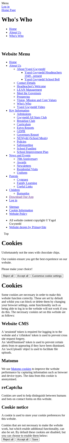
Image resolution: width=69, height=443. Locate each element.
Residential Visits (27, 169)
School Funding (26, 148)
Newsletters (24, 165)
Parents (13, 176)
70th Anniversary (27, 158)
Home (13, 29)
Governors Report (28, 134)
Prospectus (23, 96)
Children (14, 190)
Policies (21, 141)
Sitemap (14, 206)
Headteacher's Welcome (31, 86)
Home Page (9, 10)
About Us (15, 32)
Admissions (24, 114)
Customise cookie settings (47, 275)
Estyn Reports (25, 127)
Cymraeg (22, 179)
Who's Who (16, 35)
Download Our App (21, 196)
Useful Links (25, 186)
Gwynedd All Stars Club (32, 117)
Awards (21, 162)
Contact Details (26, 82)
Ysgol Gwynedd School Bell (42, 79)
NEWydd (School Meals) (32, 138)
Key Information (19, 110)
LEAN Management (29, 89)
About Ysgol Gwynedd (31, 69)
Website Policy (18, 213)
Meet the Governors (29, 93)
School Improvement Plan (32, 152)
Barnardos (23, 193)
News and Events (19, 155)
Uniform (22, 172)
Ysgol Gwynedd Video (31, 107)
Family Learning (27, 183)
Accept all (22, 275)
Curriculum (24, 124)
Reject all (8, 275)
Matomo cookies (21, 368)
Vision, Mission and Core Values (37, 100)
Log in (6, 6)
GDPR (21, 131)
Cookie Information (21, 210)
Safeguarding (25, 145)
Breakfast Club (26, 120)
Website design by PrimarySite (27, 227)
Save (35, 439)
